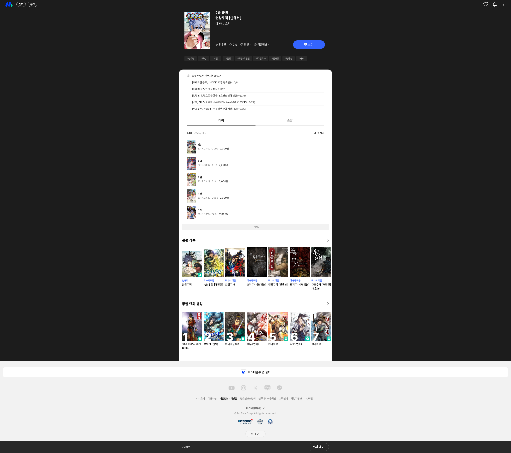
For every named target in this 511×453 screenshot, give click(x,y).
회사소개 (200, 398)
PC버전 (309, 398)
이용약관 (212, 398)
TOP (257, 433)
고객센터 (283, 398)
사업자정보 (296, 398)
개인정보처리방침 (228, 398)
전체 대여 (318, 447)
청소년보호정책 (248, 398)
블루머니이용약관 (267, 398)
